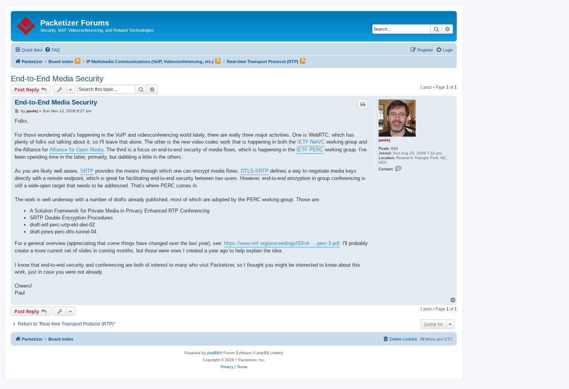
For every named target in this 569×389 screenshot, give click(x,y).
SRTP (87, 171)
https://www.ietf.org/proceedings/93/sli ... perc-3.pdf (281, 243)
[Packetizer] (26, 24)
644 (394, 148)
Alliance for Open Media (76, 150)
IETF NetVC (311, 142)
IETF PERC (309, 150)
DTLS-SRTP (255, 171)
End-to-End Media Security (57, 78)
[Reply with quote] (363, 104)
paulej (384, 140)
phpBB (213, 353)
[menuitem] (52, 50)
